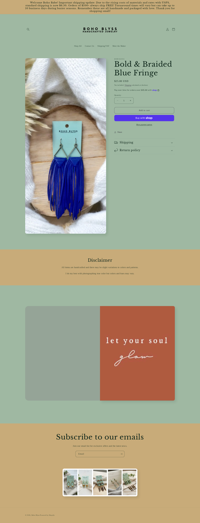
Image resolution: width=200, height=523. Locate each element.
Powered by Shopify (47, 515)
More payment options (144, 125)
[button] (28, 29)
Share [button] (119, 132)
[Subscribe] (121, 454)
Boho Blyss (36, 515)
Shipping (128, 85)
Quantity (117, 95)
